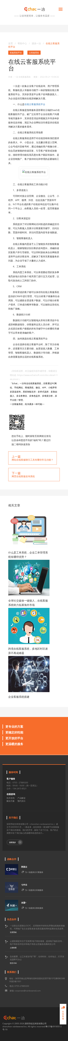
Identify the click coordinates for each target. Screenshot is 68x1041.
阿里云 (24, 866)
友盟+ (23, 902)
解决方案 (11, 801)
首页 (10, 43)
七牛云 (24, 884)
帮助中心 (22, 43)
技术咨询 (11, 798)
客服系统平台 (16, 52)
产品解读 (21, 798)
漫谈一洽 (37, 43)
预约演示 (21, 801)
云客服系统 (34, 52)
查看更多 (12, 842)
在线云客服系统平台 (34, 104)
